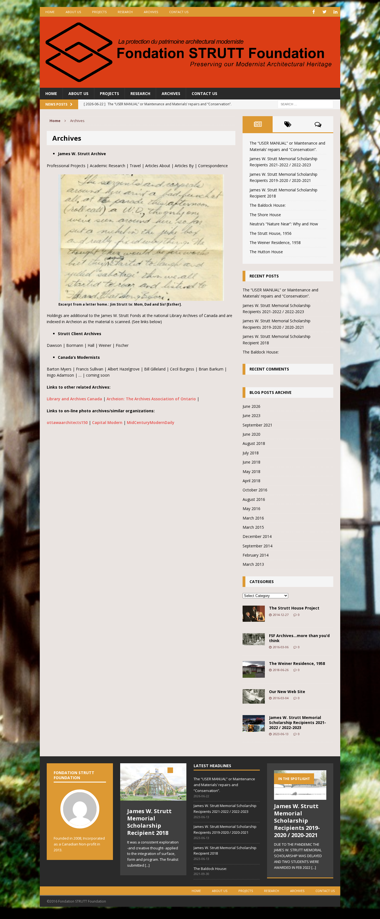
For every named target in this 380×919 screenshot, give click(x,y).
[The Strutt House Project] (254, 618)
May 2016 (251, 508)
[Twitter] (324, 12)
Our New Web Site (287, 691)
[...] (147, 865)
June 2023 (251, 415)
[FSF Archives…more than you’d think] (254, 641)
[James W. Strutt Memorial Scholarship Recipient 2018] (153, 782)
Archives (151, 12)
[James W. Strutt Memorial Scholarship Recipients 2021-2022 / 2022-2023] (254, 728)
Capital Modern (107, 422)
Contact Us (178, 12)
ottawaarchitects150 (67, 422)
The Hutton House (266, 251)
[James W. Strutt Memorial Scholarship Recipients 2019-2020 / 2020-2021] (300, 796)
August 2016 (254, 499)
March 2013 (253, 564)
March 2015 (253, 527)
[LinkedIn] (335, 12)
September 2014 (257, 546)
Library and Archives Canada (74, 398)
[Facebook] (314, 12)
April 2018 (251, 480)
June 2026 (251, 406)
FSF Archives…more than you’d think (299, 638)
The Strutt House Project (294, 608)
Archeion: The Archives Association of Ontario (151, 398)
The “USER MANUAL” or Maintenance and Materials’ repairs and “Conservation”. (224, 784)
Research (125, 12)
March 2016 (253, 518)
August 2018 (254, 443)
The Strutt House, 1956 (271, 233)
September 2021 (257, 425)
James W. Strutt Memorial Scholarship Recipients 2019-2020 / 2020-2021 (297, 820)
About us (73, 12)
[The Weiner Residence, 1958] (254, 674)
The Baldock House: (268, 205)
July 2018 (251, 452)
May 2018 (251, 471)
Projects (99, 12)
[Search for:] (305, 104)
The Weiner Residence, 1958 (275, 242)
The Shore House (265, 214)
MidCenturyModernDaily (150, 422)
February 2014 (255, 555)
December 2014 (257, 536)
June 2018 (251, 462)
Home (50, 12)
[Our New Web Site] (254, 700)
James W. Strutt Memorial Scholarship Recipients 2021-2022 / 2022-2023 (297, 722)
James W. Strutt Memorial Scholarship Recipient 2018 (149, 822)
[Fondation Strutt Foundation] (190, 52)
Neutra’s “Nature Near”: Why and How (284, 223)
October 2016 (255, 490)
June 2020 (251, 434)
